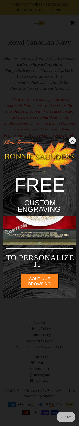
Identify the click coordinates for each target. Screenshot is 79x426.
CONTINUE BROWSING (39, 281)
